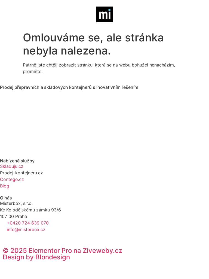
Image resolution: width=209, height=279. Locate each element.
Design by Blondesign (36, 257)
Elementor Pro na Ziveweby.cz (62, 250)
